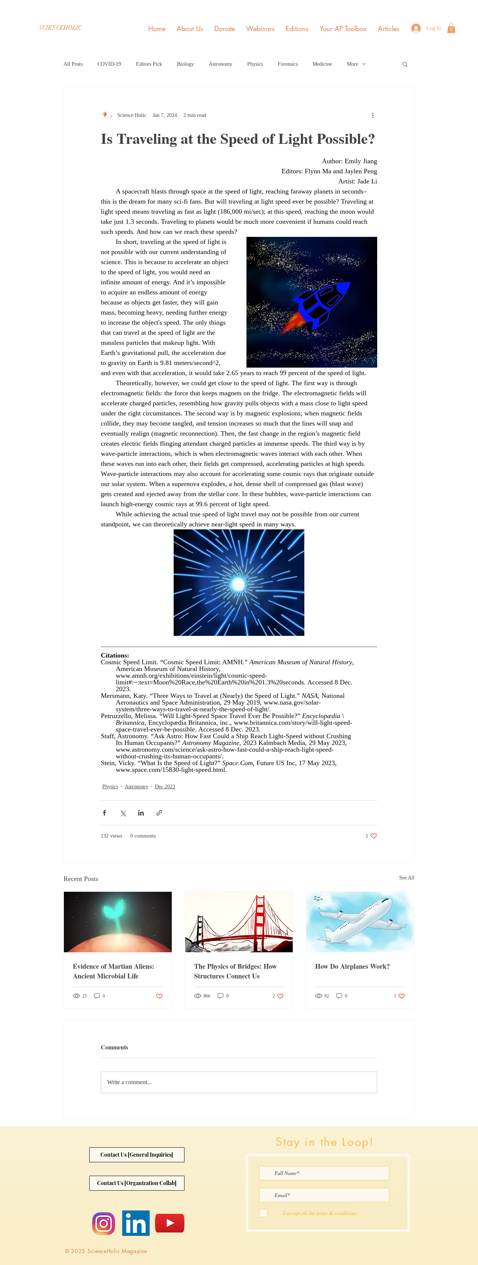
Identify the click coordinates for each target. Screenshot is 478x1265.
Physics (255, 64)
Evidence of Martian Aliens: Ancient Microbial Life (113, 971)
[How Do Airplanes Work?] (360, 922)
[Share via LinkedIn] (141, 812)
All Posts (73, 64)
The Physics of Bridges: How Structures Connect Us (235, 971)
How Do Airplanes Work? (352, 966)
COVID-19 (109, 64)
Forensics (288, 64)
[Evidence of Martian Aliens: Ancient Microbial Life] (118, 922)
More (352, 64)
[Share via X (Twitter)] (122, 812)
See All (407, 878)
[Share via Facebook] (104, 812)
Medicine (322, 64)
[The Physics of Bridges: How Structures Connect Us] (239, 922)
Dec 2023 (165, 786)
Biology (185, 64)
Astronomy (220, 64)
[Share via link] (159, 812)
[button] (451, 28)
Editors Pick (149, 64)
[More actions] (372, 115)
